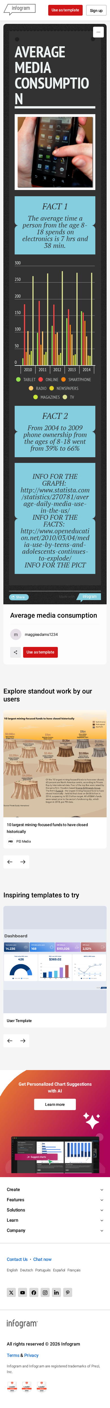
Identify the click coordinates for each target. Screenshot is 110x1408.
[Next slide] (22, 862)
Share (20, 597)
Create (13, 1189)
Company (16, 1230)
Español (59, 1270)
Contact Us (17, 1259)
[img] (22, 361)
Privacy (31, 1355)
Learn (12, 1220)
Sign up (96, 10)
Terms (13, 1355)
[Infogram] (19, 10)
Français (74, 1270)
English (12, 1270)
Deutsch (26, 1270)
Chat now (42, 1259)
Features (15, 1199)
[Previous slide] (10, 862)
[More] (98, 32)
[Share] (15, 652)
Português (43, 1270)
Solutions (16, 1210)
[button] (27, 379)
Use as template (66, 10)
